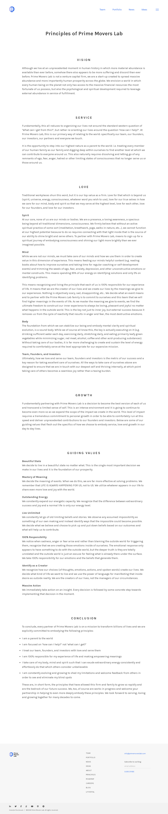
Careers (90, 783)
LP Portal (90, 792)
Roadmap (90, 779)
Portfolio (117, 9)
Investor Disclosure (16, 810)
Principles (91, 775)
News (131, 9)
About (89, 770)
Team (102, 9)
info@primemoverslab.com (135, 754)
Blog (88, 788)
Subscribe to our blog (132, 762)
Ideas (144, 9)
